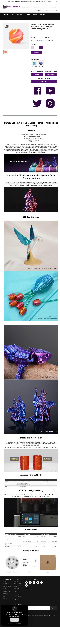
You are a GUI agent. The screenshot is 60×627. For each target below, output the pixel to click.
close (56, 1)
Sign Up (53, 608)
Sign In (47, 10)
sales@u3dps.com (44, 615)
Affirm (37, 74)
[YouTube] (26, 585)
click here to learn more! (46, 1)
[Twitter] (34, 582)
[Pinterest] (41, 582)
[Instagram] (37, 582)
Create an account (53, 10)
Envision (44, 81)
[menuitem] (6, 14)
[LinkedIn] (30, 582)
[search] (50, 5)
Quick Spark (51, 74)
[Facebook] (26, 582)
